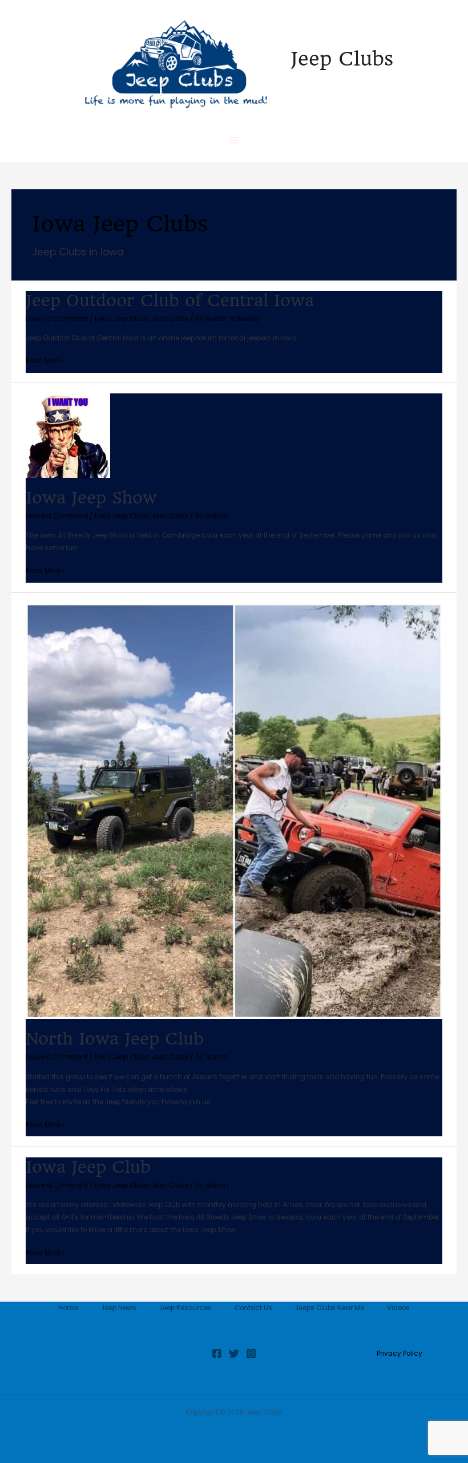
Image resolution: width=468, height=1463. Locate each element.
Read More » (45, 360)
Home (68, 1307)
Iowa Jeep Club (88, 1167)
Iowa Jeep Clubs (122, 318)
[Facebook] (217, 1353)
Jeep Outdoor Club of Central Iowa (170, 300)
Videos (398, 1307)
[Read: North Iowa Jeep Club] (234, 810)
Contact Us (253, 1307)
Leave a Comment (57, 318)
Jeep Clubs (342, 58)
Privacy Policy (399, 1353)
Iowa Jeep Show (91, 497)
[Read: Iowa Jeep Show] (68, 435)
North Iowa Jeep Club (115, 1039)
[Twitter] (234, 1353)
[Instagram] (251, 1353)
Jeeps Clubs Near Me (329, 1307)
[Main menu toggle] (234, 140)
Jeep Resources (185, 1307)
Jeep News (118, 1307)
